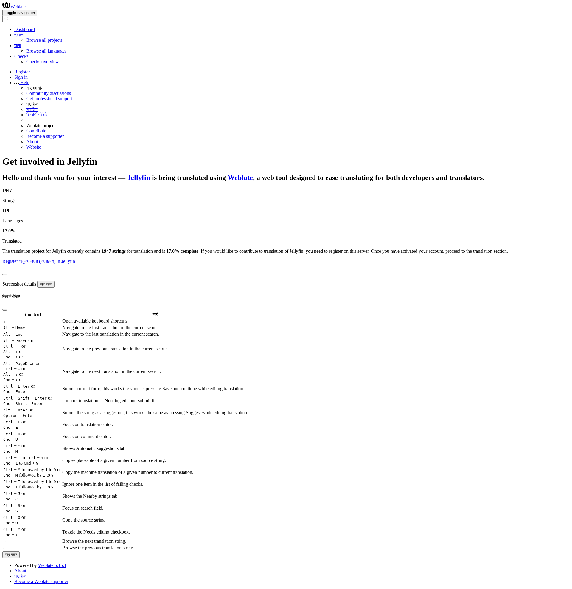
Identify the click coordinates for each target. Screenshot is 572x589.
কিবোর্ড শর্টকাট (36, 114)
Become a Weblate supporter (41, 581)
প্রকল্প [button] (19, 34)
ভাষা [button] (17, 45)
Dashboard (24, 29)
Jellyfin (138, 177)
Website (33, 146)
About (32, 141)
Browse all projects (44, 40)
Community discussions (48, 93)
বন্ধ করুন (46, 284)
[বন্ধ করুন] (4, 274)
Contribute (36, 130)
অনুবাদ (24, 261)
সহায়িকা (32, 109)
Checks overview (42, 61)
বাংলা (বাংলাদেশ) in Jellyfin (52, 261)
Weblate (18, 6)
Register (22, 71)
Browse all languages (46, 50)
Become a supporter (45, 136)
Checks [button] (21, 56)
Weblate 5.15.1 (52, 565)
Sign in (21, 77)
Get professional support (49, 98)
